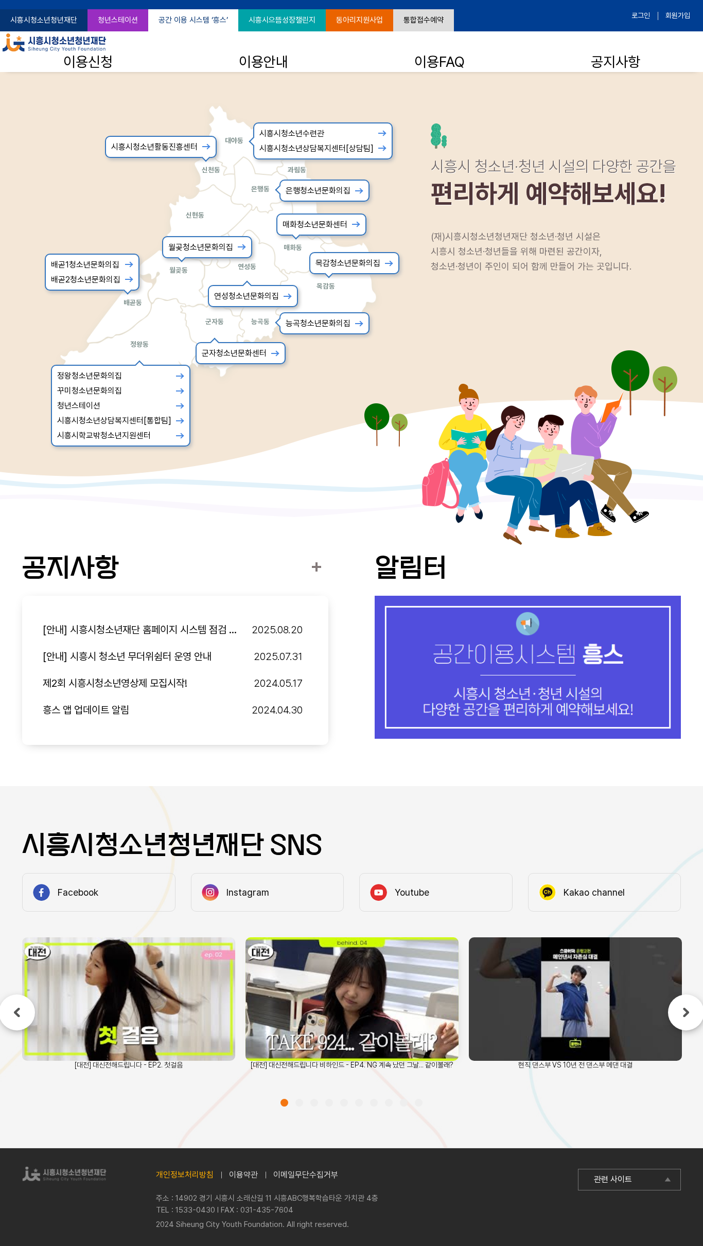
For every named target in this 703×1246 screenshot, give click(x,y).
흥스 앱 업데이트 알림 (86, 710)
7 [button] (374, 1103)
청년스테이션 (118, 20)
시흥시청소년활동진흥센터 (154, 147)
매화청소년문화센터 (315, 224)
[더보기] (316, 567)
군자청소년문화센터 (234, 353)
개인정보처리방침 (185, 1175)
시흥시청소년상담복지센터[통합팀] (114, 420)
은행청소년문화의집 (318, 190)
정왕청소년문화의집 (89, 376)
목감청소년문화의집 (347, 263)
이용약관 (243, 1175)
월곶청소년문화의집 (200, 247)
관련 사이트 (613, 1179)
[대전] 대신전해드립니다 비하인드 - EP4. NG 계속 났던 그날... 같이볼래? (352, 1065)
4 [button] (329, 1103)
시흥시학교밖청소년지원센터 (104, 435)
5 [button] (344, 1103)
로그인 (640, 15)
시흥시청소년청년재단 (43, 20)
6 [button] (359, 1103)
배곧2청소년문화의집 (85, 279)
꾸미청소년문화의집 (89, 391)
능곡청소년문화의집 (318, 323)
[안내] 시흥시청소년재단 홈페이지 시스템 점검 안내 (142, 630)
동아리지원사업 (359, 20)
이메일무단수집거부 (305, 1175)
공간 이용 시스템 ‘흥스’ (193, 20)
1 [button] (284, 1103)
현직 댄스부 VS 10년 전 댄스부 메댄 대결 (575, 1065)
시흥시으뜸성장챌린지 (282, 20)
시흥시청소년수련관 (291, 133)
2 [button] (299, 1103)
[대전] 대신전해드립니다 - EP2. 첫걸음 (129, 1065)
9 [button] (404, 1103)
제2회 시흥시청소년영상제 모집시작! (115, 683)
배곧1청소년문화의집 (85, 265)
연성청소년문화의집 (246, 296)
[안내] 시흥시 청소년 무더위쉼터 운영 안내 (127, 656)
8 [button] (389, 1103)
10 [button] (419, 1103)
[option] (528, 667)
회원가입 (677, 15)
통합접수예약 (423, 20)
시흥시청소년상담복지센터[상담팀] (316, 148)
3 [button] (314, 1103)
